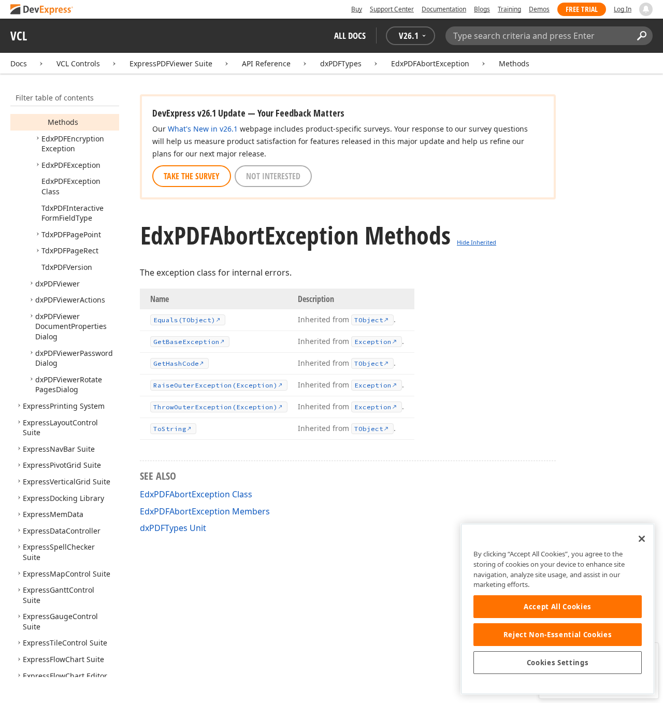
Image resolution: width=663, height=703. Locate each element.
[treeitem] (63, 122)
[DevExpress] (42, 10)
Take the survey (192, 176)
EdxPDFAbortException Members (205, 511)
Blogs (482, 9)
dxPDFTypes (341, 63)
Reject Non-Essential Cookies (557, 634)
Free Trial (582, 9)
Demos (539, 9)
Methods (514, 63)
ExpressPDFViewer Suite (170, 63)
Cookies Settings (558, 662)
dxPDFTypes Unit (173, 528)
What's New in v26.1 (203, 129)
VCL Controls (78, 63)
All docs (350, 35)
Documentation (444, 9)
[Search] (641, 35)
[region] (557, 609)
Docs (18, 63)
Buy (356, 9)
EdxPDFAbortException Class (196, 494)
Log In (622, 9)
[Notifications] (646, 9)
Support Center (392, 9)
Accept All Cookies (558, 606)
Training (509, 9)
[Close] (641, 538)
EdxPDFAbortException (430, 63)
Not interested (273, 176)
